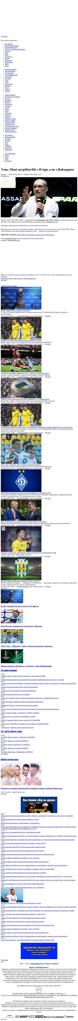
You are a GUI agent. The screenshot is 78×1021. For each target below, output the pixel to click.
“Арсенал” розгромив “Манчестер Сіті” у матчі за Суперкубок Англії (25, 373)
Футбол (7, 51)
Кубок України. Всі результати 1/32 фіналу (15, 310)
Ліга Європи (9, 73)
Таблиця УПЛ (10, 122)
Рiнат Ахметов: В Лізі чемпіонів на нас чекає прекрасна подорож (23, 521)
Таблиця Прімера (11, 128)
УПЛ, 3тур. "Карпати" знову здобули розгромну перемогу (21, 465)
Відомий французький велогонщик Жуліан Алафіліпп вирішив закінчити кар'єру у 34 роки (32, 680)
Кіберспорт (9, 62)
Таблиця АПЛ (10, 124)
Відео (7, 66)
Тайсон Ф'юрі (17, 278)
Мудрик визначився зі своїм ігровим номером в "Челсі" (20, 819)
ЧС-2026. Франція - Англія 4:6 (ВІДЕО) (14, 741)
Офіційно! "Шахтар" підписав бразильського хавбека (19, 705)
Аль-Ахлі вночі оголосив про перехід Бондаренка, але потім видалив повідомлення (30, 709)
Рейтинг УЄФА (10, 119)
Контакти (8, 161)
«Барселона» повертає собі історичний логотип (17, 727)
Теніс (7, 55)
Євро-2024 (8, 77)
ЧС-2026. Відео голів (11, 731)
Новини (7, 117)
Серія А (7, 89)
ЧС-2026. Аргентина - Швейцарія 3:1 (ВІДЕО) (17, 752)
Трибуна (8, 115)
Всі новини (9, 44)
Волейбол (8, 100)
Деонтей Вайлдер (29, 278)
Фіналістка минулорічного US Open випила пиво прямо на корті (23, 847)
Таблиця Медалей (11, 47)
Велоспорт (8, 104)
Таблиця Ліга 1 (10, 130)
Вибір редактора (9, 759)
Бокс (6, 53)
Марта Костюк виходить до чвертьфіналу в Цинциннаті (20, 823)
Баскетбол (8, 60)
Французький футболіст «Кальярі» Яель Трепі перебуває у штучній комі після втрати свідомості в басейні (37, 840)
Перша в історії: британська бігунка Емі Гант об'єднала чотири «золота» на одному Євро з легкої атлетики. (38, 880)
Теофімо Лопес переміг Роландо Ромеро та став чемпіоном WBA (23, 676)
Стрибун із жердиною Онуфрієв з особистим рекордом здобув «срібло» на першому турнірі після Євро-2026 (38, 683)
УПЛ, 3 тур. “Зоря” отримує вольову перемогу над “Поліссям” (22, 887)
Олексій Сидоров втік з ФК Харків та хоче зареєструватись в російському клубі (28, 553)
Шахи (7, 110)
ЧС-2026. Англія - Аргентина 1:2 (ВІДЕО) (15, 744)
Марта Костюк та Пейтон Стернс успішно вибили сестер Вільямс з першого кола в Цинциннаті (34, 865)
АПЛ (6, 82)
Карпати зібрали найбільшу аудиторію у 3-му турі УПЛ (20, 581)
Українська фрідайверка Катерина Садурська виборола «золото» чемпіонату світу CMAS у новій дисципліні (38, 836)
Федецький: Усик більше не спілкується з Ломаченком (35, 235)
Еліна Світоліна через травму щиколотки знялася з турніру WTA (23, 843)
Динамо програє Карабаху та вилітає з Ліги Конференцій (26, 666)
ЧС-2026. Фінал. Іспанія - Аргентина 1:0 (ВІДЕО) (18, 737)
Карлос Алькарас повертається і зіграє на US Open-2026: (20, 720)
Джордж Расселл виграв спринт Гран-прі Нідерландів (19, 687)
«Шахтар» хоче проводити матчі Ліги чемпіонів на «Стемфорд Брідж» (25, 399)
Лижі (6, 111)
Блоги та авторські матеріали (15, 49)
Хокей (7, 58)
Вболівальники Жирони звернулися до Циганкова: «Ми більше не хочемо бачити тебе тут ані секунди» (37, 427)
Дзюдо (7, 108)
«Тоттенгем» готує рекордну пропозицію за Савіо (18, 716)
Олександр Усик (6, 278)
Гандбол (8, 106)
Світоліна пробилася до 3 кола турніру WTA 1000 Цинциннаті (22, 884)
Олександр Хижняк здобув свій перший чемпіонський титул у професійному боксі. (30, 698)
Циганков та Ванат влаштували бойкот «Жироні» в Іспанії (21, 340)
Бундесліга (8, 84)
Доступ (7, 91)
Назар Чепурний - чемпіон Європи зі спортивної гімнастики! (22, 702)
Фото (7, 64)
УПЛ (6, 80)
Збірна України (10, 95)
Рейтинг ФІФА (10, 121)
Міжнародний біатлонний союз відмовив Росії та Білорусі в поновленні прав (27, 854)
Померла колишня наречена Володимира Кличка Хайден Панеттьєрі (31, 788)
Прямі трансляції (11, 69)
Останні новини (9, 670)
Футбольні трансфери (12, 97)
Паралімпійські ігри (12, 46)
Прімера (8, 86)
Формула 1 (8, 57)
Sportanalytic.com (10, 238)
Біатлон (7, 102)
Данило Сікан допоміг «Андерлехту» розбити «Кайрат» (20, 713)
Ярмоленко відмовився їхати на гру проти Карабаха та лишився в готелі (26, 493)
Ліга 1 (7, 88)
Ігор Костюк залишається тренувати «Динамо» (22, 626)
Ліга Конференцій (11, 75)
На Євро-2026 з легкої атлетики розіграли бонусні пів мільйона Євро (25, 862)
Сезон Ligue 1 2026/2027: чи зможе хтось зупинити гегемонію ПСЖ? (25, 724)
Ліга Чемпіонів (10, 71)
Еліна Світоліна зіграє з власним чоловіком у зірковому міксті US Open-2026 (27, 869)
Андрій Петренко (23, 316)
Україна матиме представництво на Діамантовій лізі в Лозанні (22, 851)
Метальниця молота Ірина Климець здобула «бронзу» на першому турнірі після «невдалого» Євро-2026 (37, 816)
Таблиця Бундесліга (12, 126)
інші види (8, 113)
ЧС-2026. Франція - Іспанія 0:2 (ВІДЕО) (14, 748)
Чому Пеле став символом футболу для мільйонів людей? (21, 832)
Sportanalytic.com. (52, 222)
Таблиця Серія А (11, 132)
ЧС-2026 (8, 78)
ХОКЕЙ (8, 146)
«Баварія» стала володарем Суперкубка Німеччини (18, 691)
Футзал (7, 98)
